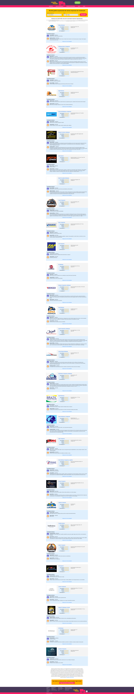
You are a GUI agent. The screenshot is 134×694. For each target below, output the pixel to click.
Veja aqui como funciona (70, 677)
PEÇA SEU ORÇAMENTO (59, 6)
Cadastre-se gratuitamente (68, 688)
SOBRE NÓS (51, 6)
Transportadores (53, 689)
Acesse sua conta (67, 689)
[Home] (55, 3)
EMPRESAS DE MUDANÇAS (70, 6)
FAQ (47, 688)
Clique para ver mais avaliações (67, 41)
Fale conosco (48, 689)
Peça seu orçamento (60, 688)
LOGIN (84, 6)
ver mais (83, 59)
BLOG (79, 6)
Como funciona (60, 689)
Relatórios (48, 691)
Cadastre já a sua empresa (77, 2)
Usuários (52, 688)
